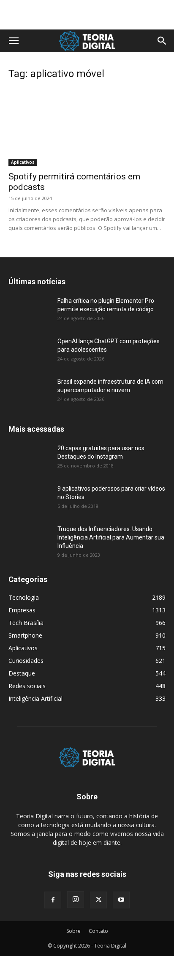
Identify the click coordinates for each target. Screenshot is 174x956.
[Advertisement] (87, 14)
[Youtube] (121, 900)
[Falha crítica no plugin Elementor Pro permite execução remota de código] (29, 311)
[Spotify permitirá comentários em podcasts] (87, 127)
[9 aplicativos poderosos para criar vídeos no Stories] (29, 499)
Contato (98, 931)
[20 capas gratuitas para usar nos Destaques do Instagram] (29, 458)
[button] (13, 40)
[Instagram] (75, 899)
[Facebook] (52, 900)
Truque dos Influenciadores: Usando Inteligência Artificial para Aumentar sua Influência (110, 537)
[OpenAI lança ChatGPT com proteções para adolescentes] (29, 351)
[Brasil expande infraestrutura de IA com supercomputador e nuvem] (29, 392)
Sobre (73, 931)
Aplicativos (23, 162)
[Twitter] (98, 900)
